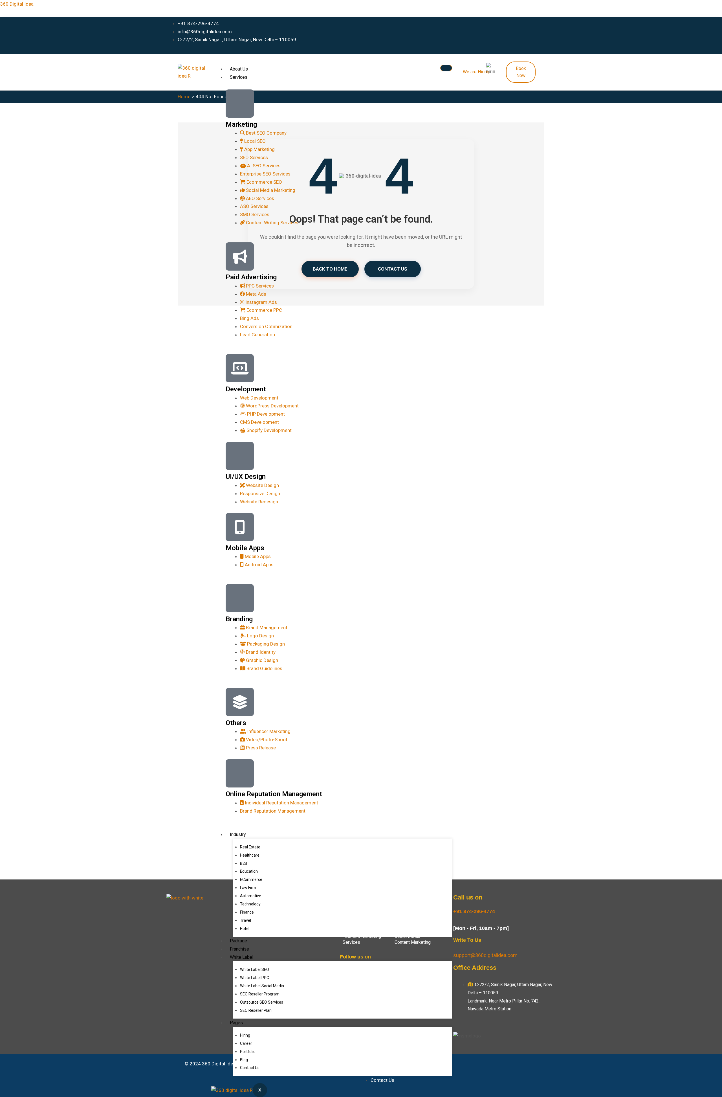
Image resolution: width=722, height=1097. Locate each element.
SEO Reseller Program (259, 994)
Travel (245, 920)
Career (246, 1043)
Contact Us (249, 1067)
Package (238, 941)
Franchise (239, 949)
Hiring (245, 1035)
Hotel (244, 928)
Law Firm (248, 887)
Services (238, 77)
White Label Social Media (262, 986)
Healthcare (249, 855)
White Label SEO (254, 969)
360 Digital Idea (17, 4)
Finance (247, 912)
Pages (236, 1022)
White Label (241, 957)
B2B (243, 863)
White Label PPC (254, 977)
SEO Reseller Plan (256, 1010)
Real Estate (250, 847)
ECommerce (251, 879)
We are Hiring (476, 71)
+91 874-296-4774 (474, 911)
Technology (250, 904)
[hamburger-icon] (446, 68)
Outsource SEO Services (261, 1002)
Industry (238, 834)
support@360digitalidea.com (485, 955)
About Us (239, 69)
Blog (244, 1059)
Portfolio (248, 1051)
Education (249, 871)
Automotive (250, 896)
